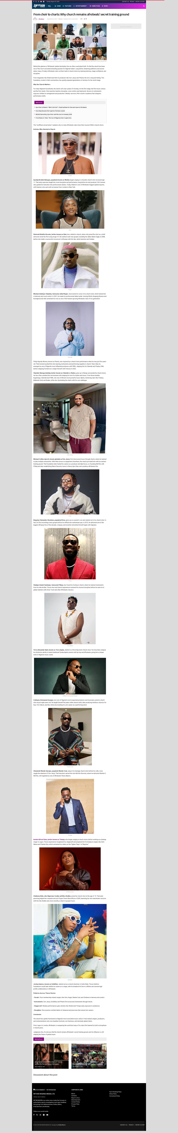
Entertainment (81, 6)
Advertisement (75, 1100)
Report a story (75, 1098)
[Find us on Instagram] (38, 1)
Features (68, 6)
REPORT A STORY (140, 1)
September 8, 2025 (52, 19)
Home (59, 6)
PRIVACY (132, 1)
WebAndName (62, 1125)
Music (61, 19)
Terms (73, 1106)
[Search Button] (144, 6)
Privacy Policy (75, 1104)
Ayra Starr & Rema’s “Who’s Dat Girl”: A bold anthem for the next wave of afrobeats (61, 107)
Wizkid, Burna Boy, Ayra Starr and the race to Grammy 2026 (54, 114)
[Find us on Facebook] (33, 1)
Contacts (74, 1095)
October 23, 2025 (40, 1066)
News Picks (96, 6)
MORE (106, 6)
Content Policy (75, 1102)
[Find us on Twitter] (36, 1)
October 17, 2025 (78, 1066)
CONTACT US (125, 1)
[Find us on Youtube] (41, 1)
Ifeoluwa (41, 19)
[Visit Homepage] (42, 6)
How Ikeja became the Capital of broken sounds (50, 111)
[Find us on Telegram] (43, 1)
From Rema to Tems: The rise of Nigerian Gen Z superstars (53, 118)
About (73, 1093)
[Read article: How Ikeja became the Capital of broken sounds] (89, 1056)
